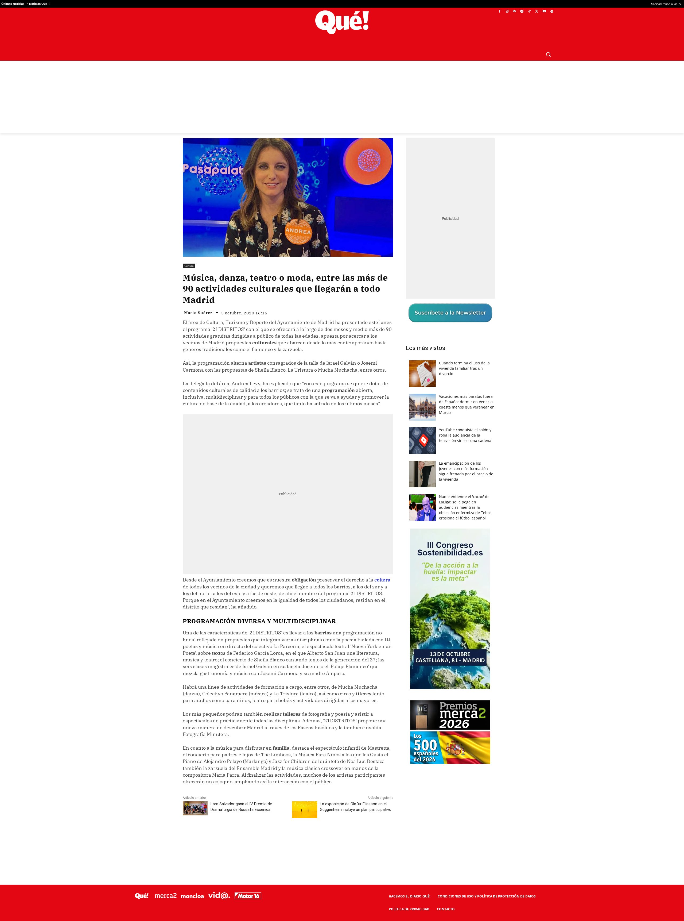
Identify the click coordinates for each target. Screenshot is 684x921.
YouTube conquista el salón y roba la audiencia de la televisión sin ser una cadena (465, 435)
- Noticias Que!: (38, 4)
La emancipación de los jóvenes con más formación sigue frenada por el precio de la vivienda (466, 471)
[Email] (300, 838)
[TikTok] (529, 12)
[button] (548, 54)
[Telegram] (522, 12)
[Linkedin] (287, 838)
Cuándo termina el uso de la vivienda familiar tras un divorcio (464, 368)
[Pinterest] (251, 838)
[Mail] (514, 12)
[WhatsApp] (263, 838)
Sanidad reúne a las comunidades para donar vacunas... (627, 3)
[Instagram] (507, 12)
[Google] (552, 12)
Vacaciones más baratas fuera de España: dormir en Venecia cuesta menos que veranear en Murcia (467, 404)
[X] (537, 12)
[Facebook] (500, 12)
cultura (382, 580)
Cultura (189, 266)
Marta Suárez (198, 313)
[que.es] (342, 22)
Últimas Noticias (12, 4)
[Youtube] (544, 12)
